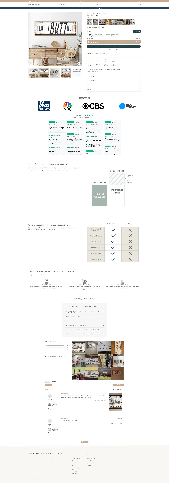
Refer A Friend (75, 465)
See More (138, 22)
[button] (138, 4)
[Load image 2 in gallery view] (44, 73)
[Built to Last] (55, 73)
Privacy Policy (90, 456)
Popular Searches (76, 458)
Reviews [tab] (47, 382)
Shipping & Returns (91, 458)
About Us (74, 456)
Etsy (33, 229)
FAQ (88, 463)
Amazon (30, 229)
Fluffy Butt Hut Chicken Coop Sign (96, 13)
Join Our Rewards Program (76, 468)
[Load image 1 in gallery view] (33, 73)
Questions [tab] (54, 382)
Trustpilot (39, 229)
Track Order (74, 463)
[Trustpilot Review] (77, 73)
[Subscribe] (53, 458)
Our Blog (89, 465)
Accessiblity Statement (74, 472)
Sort (113, 389)
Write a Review (120, 385)
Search (73, 460)
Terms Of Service (91, 460)
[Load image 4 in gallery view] (66, 73)
